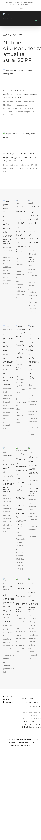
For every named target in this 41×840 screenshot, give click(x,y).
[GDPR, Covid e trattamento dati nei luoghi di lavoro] (20, 331)
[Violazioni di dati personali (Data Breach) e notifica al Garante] (33, 450)
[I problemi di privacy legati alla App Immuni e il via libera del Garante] (8, 328)
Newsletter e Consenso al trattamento (23, 596)
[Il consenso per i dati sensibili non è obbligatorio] (8, 452)
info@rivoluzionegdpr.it (24, 4)
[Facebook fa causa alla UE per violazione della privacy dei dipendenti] (20, 204)
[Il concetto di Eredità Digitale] (33, 581)
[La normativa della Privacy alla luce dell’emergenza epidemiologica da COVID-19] (33, 328)
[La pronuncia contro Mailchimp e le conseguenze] (20, 78)
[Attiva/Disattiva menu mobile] (36, 20)
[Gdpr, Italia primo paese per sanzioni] (8, 206)
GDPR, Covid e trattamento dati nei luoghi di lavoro (23, 353)
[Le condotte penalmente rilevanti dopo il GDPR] (8, 584)
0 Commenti (18, 97)
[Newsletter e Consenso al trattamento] (20, 581)
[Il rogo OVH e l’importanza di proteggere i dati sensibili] (20, 141)
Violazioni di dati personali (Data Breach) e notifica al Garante (34, 473)
